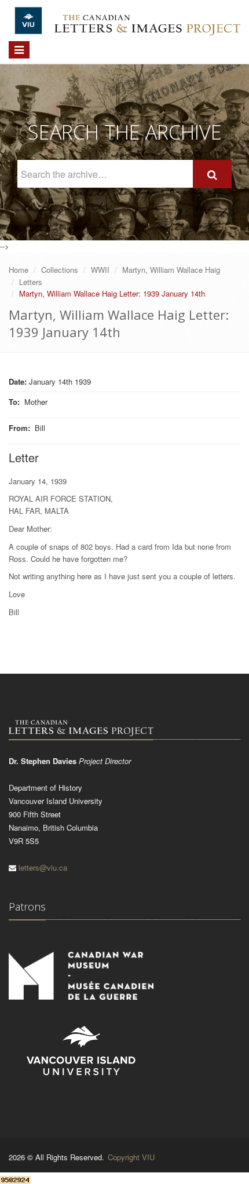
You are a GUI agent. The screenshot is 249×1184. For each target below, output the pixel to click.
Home (18, 269)
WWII (100, 269)
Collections (59, 269)
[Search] (212, 174)
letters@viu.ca (43, 867)
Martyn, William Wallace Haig (171, 269)
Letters (30, 281)
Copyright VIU (131, 1157)
